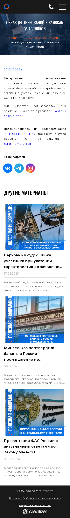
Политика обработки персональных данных (35, 498)
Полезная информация (41, 37)
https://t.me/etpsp (17, 144)
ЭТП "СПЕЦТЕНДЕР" (19, 134)
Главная (13, 37)
